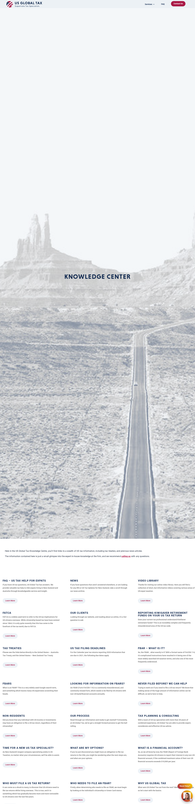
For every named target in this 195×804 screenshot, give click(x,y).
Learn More (10, 601)
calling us (126, 556)
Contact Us (178, 4)
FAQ (163, 4)
